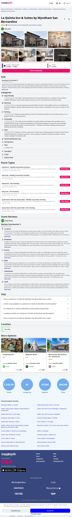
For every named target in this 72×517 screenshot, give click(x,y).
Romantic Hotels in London (9, 405)
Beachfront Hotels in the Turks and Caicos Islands (52, 425)
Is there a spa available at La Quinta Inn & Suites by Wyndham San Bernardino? (30, 304)
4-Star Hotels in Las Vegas (45, 422)
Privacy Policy (20, 516)
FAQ (54, 456)
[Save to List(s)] (64, 19)
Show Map (7, 329)
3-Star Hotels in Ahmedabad (46, 438)
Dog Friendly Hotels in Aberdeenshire (13, 442)
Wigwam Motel (31, 354)
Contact (55, 459)
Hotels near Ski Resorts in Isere (11, 435)
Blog (54, 454)
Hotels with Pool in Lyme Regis (10, 414)
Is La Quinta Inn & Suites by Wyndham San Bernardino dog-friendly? (26, 308)
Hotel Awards (40, 461)
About (38, 454)
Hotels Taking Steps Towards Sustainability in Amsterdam (15, 409)
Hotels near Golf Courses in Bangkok (48, 414)
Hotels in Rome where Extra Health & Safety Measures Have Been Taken (14, 426)
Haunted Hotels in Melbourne (46, 435)
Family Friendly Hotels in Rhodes (47, 418)
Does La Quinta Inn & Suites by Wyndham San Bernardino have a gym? (27, 318)
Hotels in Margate (42, 431)
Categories (39, 459)
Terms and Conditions (29, 516)
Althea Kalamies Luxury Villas (46, 442)
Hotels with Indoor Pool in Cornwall (48, 405)
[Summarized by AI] (11, 81)
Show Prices (65, 169)
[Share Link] (69, 19)
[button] (58, 65)
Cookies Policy (12, 516)
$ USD (51, 3)
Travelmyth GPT (58, 461)
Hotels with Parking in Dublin (10, 422)
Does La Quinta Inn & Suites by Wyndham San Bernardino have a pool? (27, 299)
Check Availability (36, 70)
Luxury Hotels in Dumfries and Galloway (13, 431)
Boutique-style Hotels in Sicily (10, 418)
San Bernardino (12, 25)
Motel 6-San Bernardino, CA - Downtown (58, 355)
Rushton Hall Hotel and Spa (9, 446)
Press (37, 456)
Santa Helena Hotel (43, 446)
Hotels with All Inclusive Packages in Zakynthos (52, 409)
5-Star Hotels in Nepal (8, 438)
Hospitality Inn (8, 354)
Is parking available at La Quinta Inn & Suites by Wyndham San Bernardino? (28, 313)
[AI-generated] (13, 98)
